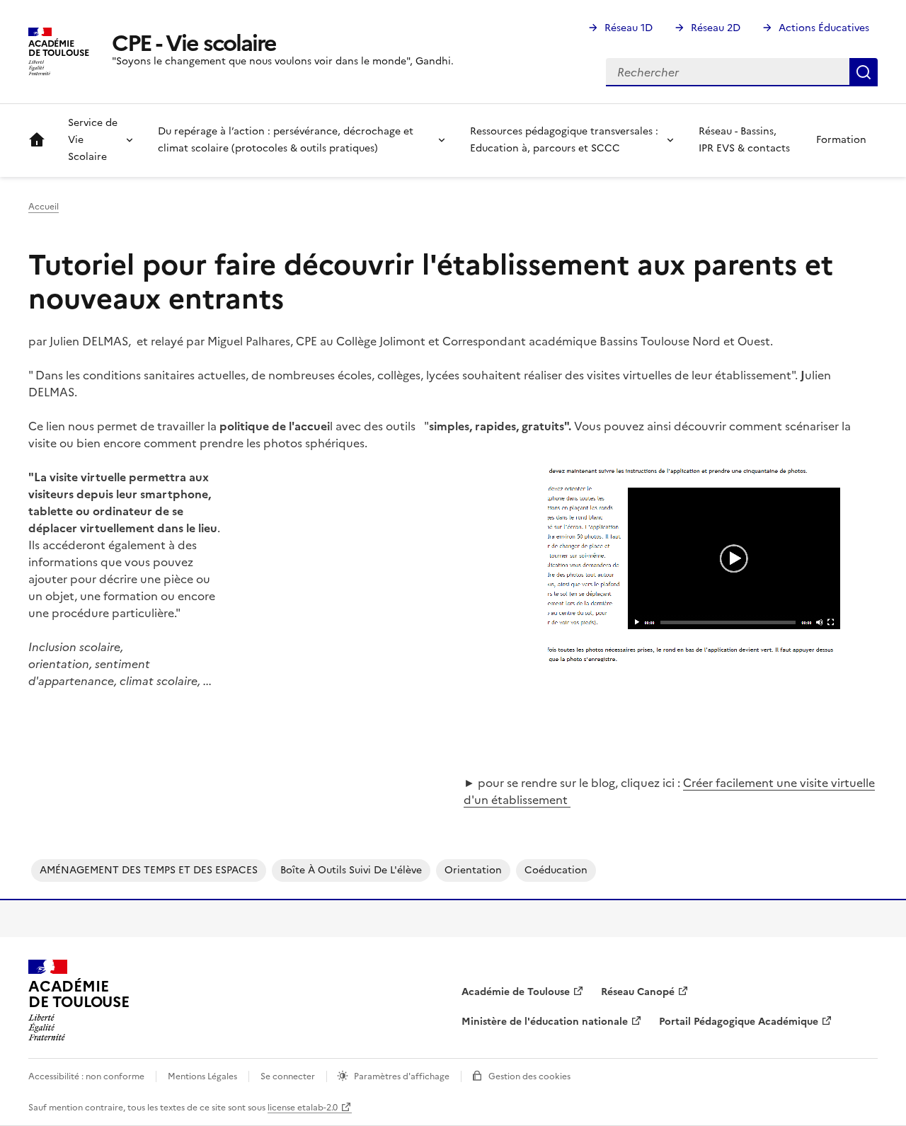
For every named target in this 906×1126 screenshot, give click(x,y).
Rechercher (863, 72)
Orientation (473, 870)
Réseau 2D (715, 28)
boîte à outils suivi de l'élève (351, 870)
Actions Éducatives (824, 28)
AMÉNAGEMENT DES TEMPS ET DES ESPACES (149, 870)
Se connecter (287, 1076)
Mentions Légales (202, 1076)
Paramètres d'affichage (401, 1076)
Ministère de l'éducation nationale (544, 1021)
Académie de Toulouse (515, 991)
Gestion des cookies (529, 1076)
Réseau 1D (628, 28)
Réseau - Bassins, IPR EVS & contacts (744, 140)
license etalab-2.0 (303, 1107)
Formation (841, 139)
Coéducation (555, 870)
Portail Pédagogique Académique (738, 1021)
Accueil (37, 140)
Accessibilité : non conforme (86, 1076)
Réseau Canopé (638, 991)
